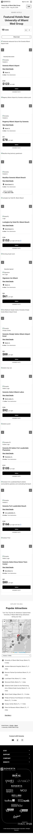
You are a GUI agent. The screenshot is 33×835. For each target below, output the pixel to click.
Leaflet (15, 652)
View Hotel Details (7, 69)
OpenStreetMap (22, 652)
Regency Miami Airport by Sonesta (15, 122)
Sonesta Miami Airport (10, 66)
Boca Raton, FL (9, 571)
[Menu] (31, 2)
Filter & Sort (16, 37)
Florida (11, 725)
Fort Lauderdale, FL (10, 513)
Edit (29, 6)
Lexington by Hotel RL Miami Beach (15, 222)
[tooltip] (20, 241)
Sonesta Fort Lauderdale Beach (14, 506)
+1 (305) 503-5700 (7, 192)
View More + (8, 715)
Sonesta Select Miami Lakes (13, 392)
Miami (16, 725)
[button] (4, 621)
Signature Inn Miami (10, 278)
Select (16, 88)
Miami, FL (7, 72)
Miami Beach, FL (9, 184)
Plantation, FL (8, 457)
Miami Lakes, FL (9, 399)
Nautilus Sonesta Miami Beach (14, 178)
